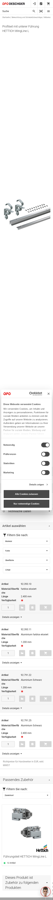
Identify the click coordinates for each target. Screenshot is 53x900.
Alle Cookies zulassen (26, 494)
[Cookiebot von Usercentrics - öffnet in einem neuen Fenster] (31, 394)
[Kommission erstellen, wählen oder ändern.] (22, 607)
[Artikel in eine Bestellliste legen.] (32, 607)
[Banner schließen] (49, 394)
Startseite (6, 17)
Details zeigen (36, 484)
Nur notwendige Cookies (26, 503)
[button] (46, 892)
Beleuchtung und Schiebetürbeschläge (27, 17)
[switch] (45, 454)
